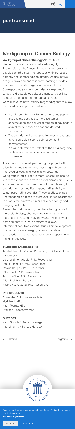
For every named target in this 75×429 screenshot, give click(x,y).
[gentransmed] (9, 4)
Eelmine (12, 339)
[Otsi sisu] (60, 4)
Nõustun (10, 423)
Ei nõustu (27, 423)
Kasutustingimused (13, 416)
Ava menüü (70, 4)
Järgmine (62, 339)
